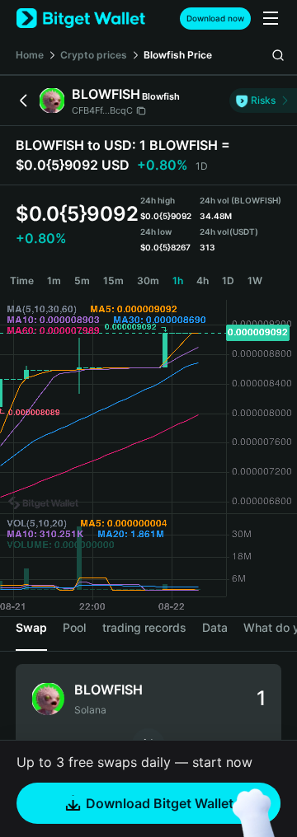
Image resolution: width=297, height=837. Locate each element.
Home (30, 55)
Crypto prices (93, 55)
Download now (215, 18)
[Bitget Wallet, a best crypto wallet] (80, 18)
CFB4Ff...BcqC (102, 110)
